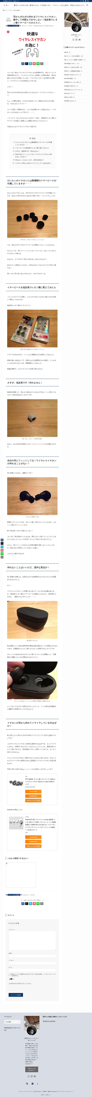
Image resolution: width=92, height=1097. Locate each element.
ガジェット (24, 25)
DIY (68, 52)
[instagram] (83, 1)
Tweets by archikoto (49, 1021)
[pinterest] (85, 1)
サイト (10, 967)
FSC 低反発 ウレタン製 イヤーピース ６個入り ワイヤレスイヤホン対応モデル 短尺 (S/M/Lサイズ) (40, 781)
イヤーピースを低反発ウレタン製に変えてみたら (32, 148)
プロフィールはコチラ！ (32, 1069)
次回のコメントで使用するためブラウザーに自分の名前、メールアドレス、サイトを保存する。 (33, 974)
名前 (10, 953)
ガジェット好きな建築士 (13, 25)
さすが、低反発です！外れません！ (27, 151)
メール (11, 960)
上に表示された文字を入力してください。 (21, 983)
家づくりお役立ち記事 (74, 67)
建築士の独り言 (72, 86)
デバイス (30, 25)
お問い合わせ (37, 1091)
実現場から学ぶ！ (72, 63)
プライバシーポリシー (66, 1091)
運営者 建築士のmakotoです (51, 1091)
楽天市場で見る (33, 796)
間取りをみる (71, 101)
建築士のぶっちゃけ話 (73, 82)
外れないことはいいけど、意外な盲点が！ (29, 160)
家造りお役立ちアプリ (73, 75)
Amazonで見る (33, 791)
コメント (12, 929)
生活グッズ (70, 93)
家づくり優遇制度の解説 (74, 71)
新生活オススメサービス (74, 90)
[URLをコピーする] (41, 63)
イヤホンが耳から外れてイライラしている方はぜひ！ (33, 163)
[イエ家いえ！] (6, 5)
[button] (22, 63)
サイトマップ (28, 1091)
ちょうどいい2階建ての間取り (75, 60)
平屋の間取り (71, 78)
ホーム (21, 1091)
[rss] (88, 1)
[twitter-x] (81, 1)
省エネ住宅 (70, 97)
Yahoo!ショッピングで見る (33, 800)
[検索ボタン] (87, 5)
